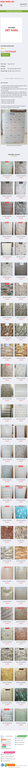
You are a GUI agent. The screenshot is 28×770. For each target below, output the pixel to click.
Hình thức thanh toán (20, 742)
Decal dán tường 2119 (7, 256)
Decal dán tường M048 (7, 723)
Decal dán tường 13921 (21, 378)
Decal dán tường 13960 (20, 398)
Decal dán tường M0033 (21, 642)
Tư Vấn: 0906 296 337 (6, 760)
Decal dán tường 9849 (7, 297)
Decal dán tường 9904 (7, 358)
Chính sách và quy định (20, 738)
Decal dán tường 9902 (7, 338)
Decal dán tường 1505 (7, 540)
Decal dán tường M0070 (7, 702)
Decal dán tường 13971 (7, 419)
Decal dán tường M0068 (21, 682)
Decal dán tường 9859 (7, 317)
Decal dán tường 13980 (20, 419)
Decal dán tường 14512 (7, 479)
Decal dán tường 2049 (7, 236)
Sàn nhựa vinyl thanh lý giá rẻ (8, 756)
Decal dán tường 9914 (7, 560)
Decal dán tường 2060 (21, 236)
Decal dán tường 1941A (20, 196)
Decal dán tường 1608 (7, 175)
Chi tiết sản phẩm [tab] (9, 78)
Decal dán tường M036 (21, 702)
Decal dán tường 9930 (21, 601)
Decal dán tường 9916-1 (21, 560)
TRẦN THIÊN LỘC (7, 2)
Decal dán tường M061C (21, 723)
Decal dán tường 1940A (7, 196)
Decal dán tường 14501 (20, 439)
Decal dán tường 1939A (21, 175)
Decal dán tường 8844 (21, 277)
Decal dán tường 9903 (21, 338)
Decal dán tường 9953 (7, 621)
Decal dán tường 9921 (21, 581)
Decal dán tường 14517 (7, 500)
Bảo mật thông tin (19, 740)
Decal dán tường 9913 (21, 358)
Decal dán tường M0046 (21, 662)
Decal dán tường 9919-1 (7, 581)
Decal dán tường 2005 (7, 216)
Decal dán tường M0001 (7, 642)
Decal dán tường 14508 (7, 459)
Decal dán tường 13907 (7, 378)
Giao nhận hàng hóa (20, 744)
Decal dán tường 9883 (21, 317)
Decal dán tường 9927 (7, 601)
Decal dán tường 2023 (21, 216)
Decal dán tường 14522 (20, 520)
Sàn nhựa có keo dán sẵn (6, 754)
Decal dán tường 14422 (7, 439)
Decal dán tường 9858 (21, 297)
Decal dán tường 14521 (7, 520)
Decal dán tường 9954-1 (21, 621)
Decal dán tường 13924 (7, 398)
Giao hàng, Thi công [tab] (18, 78)
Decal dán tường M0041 (7, 662)
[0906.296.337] (6, 764)
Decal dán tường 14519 (21, 500)
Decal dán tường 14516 (21, 479)
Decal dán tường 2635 (21, 256)
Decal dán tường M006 (7, 682)
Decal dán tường (21, 540)
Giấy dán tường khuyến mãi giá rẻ (8, 758)
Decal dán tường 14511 (21, 459)
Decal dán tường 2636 (7, 277)
